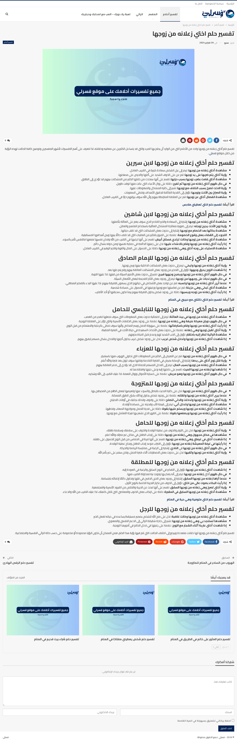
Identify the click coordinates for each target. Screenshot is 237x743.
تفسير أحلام (170, 14)
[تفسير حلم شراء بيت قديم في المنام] (43, 610)
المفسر (152, 14)
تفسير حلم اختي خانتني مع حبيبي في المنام (195, 299)
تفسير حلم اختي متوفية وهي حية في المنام (194, 499)
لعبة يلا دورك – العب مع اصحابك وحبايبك (105, 14)
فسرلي (212, 153)
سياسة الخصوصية (214, 3)
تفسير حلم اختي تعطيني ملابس (202, 204)
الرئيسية (230, 3)
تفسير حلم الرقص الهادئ (18, 562)
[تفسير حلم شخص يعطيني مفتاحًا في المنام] (118, 610)
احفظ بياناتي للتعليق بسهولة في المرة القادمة (204, 721)
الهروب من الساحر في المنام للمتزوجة (211, 562)
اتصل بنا (198, 3)
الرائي (139, 14)
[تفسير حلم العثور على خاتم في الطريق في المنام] (194, 610)
